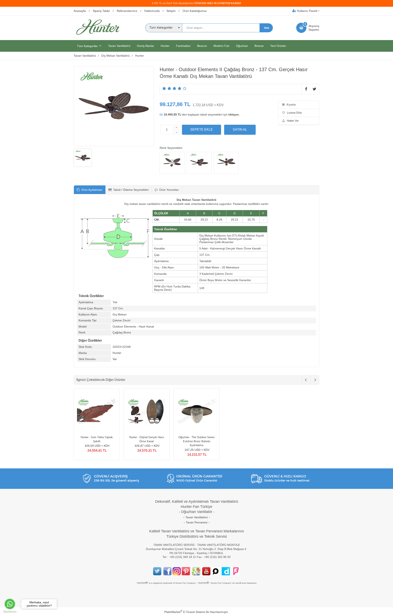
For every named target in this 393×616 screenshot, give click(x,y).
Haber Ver (293, 120)
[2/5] (167, 88)
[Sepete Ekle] (201, 130)
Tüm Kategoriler (87, 46)
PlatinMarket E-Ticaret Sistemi (184, 612)
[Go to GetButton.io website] (9, 611)
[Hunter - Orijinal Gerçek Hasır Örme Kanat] (146, 412)
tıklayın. (233, 114)
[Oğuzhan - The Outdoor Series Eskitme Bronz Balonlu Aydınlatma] (196, 412)
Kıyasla (291, 104)
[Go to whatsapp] (10, 604)
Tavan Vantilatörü (196, 517)
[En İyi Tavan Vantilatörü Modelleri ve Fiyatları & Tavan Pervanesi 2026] (98, 36)
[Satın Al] (240, 130)
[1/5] (164, 88)
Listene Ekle (294, 112)
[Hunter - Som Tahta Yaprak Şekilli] (96, 412)
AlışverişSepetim (313, 27)
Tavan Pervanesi (196, 522)
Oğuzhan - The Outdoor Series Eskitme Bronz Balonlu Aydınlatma (196, 441)
